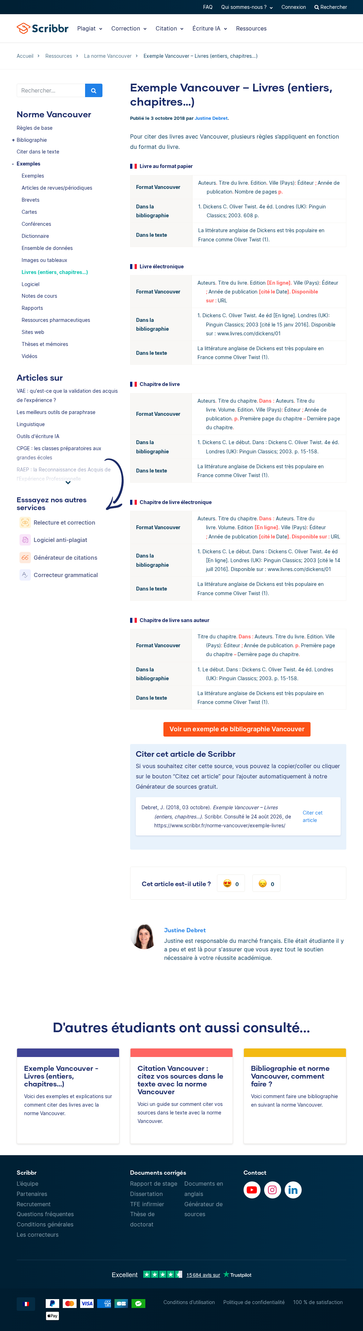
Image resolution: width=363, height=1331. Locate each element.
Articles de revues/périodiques (57, 188)
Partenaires (32, 1193)
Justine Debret (211, 118)
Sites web (33, 332)
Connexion (293, 7)
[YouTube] (252, 1189)
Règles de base (34, 128)
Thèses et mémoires (45, 344)
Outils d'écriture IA (38, 436)
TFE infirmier (147, 1204)
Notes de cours (39, 296)
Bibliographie (32, 140)
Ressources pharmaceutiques (56, 320)
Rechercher (333, 7)
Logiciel (30, 284)
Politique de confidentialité (254, 1302)
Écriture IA (207, 28)
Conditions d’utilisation (189, 1302)
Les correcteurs (37, 1234)
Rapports (32, 308)
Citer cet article (313, 816)
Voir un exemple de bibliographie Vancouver (237, 729)
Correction (126, 28)
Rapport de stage (153, 1183)
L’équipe (27, 1183)
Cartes (29, 212)
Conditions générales (45, 1224)
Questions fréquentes (45, 1214)
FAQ (208, 7)
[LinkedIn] (293, 1189)
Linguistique (31, 424)
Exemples (28, 164)
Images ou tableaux (44, 260)
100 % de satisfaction (318, 1302)
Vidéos (29, 356)
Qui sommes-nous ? (244, 7)
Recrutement (34, 1204)
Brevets (30, 200)
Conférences (36, 224)
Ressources (251, 28)
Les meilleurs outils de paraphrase (56, 412)
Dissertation (146, 1193)
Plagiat (87, 28)
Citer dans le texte (38, 152)
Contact (255, 1172)
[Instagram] (272, 1189)
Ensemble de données (47, 248)
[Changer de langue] (26, 1304)
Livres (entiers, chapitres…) (55, 272)
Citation (167, 28)
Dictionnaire (35, 236)
